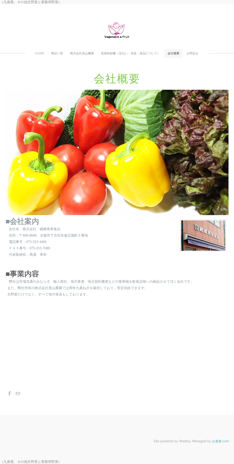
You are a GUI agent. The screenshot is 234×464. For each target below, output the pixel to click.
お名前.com (220, 441)
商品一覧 (57, 53)
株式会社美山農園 (82, 53)
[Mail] (18, 393)
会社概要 (173, 53)
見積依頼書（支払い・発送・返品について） (130, 53)
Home (39, 53)
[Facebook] (9, 393)
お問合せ (192, 53)
